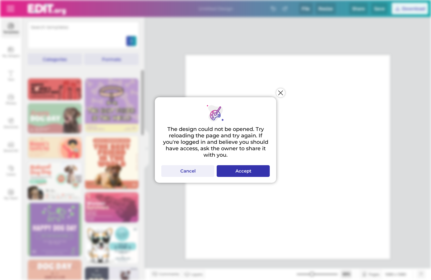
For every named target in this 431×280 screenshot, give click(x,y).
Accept (243, 171)
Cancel (188, 171)
